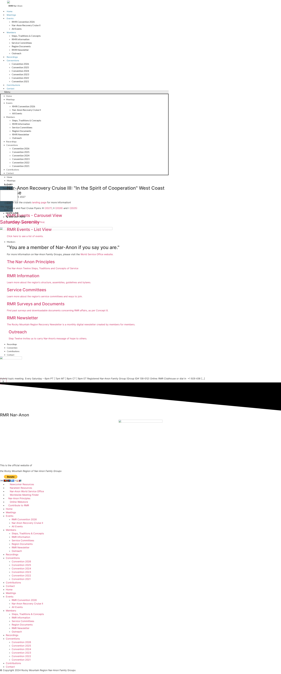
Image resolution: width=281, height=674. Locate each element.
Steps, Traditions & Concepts (26, 35)
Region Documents (21, 46)
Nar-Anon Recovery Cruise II (26, 25)
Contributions (13, 85)
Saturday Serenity (20, 222)
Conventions (13, 60)
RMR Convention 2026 (23, 21)
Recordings (12, 57)
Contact (10, 88)
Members (11, 32)
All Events (17, 28)
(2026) (59, 208)
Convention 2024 (20, 70)
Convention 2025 (20, 67)
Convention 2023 (20, 74)
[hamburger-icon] (166, 176)
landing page (39, 202)
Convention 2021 (20, 81)
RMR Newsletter (20, 49)
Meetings (11, 15)
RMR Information (20, 39)
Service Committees (22, 42)
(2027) (48, 208)
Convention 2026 (20, 63)
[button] (84, 92)
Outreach (16, 53)
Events (10, 18)
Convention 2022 (20, 77)
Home (9, 11)
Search (6, 188)
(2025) (73, 208)
